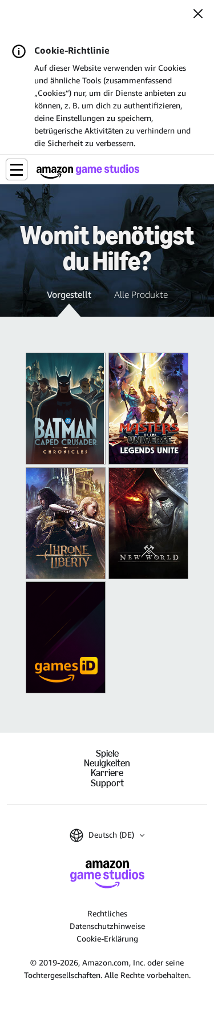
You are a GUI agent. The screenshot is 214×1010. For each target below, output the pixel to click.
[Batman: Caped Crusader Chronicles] (66, 408)
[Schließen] (198, 15)
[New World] (148, 523)
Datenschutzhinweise (107, 926)
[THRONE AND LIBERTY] (66, 523)
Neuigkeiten (107, 763)
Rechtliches (107, 913)
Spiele (107, 753)
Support (107, 783)
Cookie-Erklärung (107, 938)
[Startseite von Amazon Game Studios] (88, 171)
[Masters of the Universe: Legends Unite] (148, 408)
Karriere (107, 773)
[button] (16, 169)
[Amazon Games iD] (66, 637)
